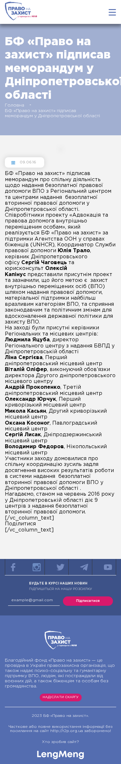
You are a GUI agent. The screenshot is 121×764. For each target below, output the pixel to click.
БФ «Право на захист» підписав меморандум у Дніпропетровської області (52, 113)
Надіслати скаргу (60, 697)
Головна (14, 105)
